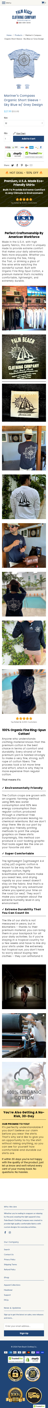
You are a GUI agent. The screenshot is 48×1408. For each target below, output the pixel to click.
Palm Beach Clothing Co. (27, 1347)
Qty (5, 133)
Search (7, 1249)
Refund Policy (9, 1269)
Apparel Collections (12, 1285)
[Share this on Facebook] (17, 165)
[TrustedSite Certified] (34, 155)
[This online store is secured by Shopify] (14, 158)
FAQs (6, 1300)
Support (7, 1295)
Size (6, 117)
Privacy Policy (9, 1259)
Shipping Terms (10, 1264)
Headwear (8, 1290)
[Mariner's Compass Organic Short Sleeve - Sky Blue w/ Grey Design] (24, 64)
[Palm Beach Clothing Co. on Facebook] (5, 1232)
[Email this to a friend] (31, 165)
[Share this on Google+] (26, 165)
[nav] (6, 2)
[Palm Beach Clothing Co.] (24, 17)
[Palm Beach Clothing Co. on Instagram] (10, 1232)
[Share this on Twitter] (12, 165)
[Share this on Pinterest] (21, 165)
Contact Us (9, 1254)
